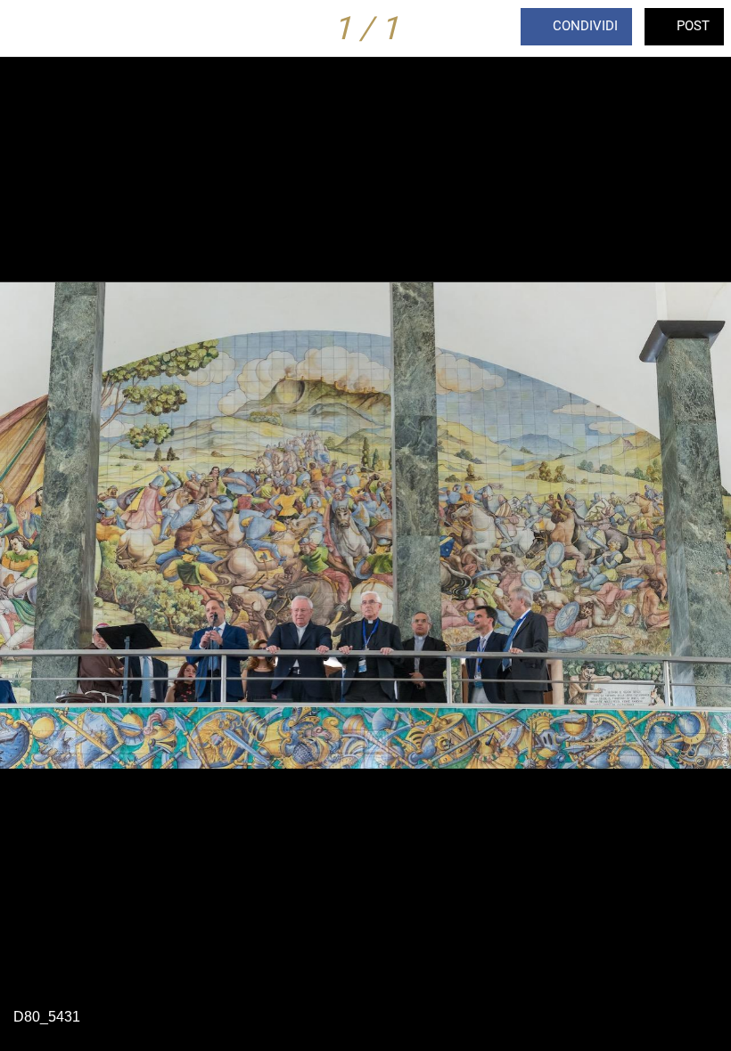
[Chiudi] (28, 28)
